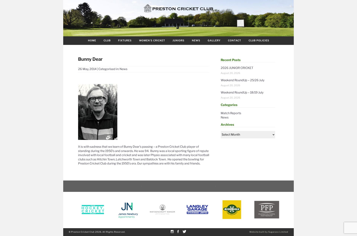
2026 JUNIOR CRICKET (237, 68)
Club (107, 40)
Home (92, 40)
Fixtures (125, 40)
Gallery (214, 40)
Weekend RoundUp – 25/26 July (242, 80)
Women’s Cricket (152, 40)
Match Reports (231, 113)
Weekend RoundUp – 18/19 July (242, 92)
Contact (234, 40)
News (196, 40)
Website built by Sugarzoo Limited (268, 232)
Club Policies (259, 40)
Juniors (178, 40)
